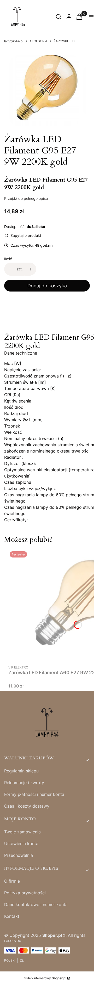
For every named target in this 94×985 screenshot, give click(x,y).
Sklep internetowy (45, 978)
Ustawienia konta (21, 843)
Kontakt (11, 916)
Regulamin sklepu (21, 770)
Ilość (8, 259)
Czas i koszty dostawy (26, 806)
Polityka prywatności (25, 892)
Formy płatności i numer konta (34, 794)
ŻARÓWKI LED (64, 41)
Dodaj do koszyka (47, 285)
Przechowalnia (18, 855)
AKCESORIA (38, 41)
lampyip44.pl (13, 41)
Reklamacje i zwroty (24, 782)
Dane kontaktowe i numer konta (36, 904)
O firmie (12, 881)
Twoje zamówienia (22, 831)
